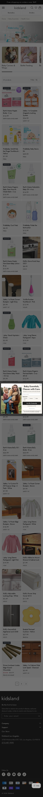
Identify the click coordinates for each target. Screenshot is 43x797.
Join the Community (31, 403)
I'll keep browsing (32, 408)
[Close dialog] (41, 385)
